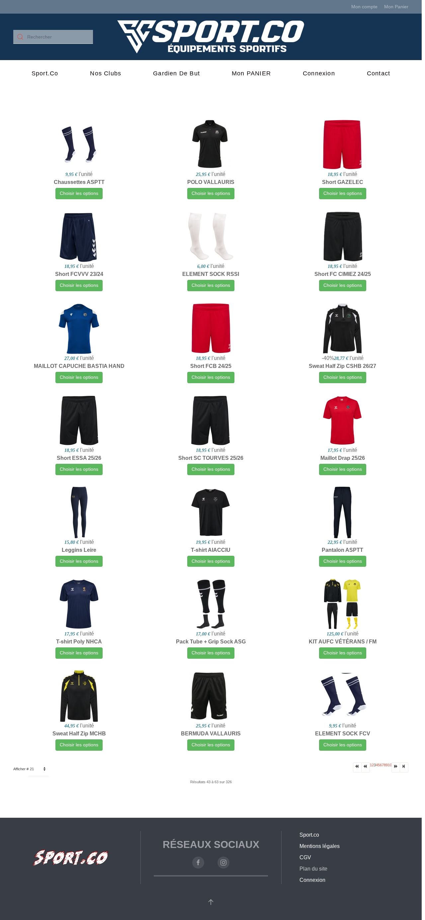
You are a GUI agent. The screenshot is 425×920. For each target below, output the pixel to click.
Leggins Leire (79, 550)
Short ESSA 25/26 (79, 458)
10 (390, 765)
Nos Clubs (105, 73)
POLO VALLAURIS (210, 182)
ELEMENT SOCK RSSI (210, 274)
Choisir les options (79, 193)
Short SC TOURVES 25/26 (210, 458)
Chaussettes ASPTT (79, 182)
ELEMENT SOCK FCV (342, 733)
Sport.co (45, 73)
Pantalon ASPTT (342, 550)
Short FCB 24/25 (210, 366)
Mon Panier (396, 6)
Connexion (319, 73)
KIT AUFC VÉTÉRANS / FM (343, 641)
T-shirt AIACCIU (210, 550)
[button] (211, 902)
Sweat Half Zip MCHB (79, 733)
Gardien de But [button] (176, 73)
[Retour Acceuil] (211, 36)
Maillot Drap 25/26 (342, 458)
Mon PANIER (251, 73)
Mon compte (364, 6)
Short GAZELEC (342, 182)
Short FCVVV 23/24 (79, 274)
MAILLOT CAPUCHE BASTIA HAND (79, 366)
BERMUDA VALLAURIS (211, 733)
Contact (378, 73)
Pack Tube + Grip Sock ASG (211, 641)
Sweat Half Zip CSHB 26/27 (342, 366)
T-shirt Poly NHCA (79, 641)
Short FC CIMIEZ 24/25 (342, 274)
